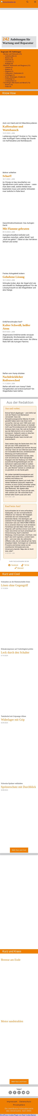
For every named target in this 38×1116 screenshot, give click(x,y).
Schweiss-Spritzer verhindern (12, 783)
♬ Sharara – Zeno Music (13, 804)
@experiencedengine (11, 594)
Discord (20, 568)
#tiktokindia (7, 679)
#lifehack (30, 611)
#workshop (30, 602)
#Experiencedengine (11, 599)
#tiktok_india (25, 667)
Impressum (12, 1101)
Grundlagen (8, 75)
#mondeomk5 (8, 609)
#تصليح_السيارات (9, 664)
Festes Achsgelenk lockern (14, 273)
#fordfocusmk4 (21, 609)
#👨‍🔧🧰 (27, 664)
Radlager (8, 63)
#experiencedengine (10, 597)
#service (21, 602)
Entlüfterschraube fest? (12, 322)
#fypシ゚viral (25, 671)
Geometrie (8, 62)
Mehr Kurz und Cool (19, 850)
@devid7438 (7, 796)
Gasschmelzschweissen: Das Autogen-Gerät (18, 224)
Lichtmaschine (9, 81)
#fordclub (23, 607)
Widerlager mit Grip (13, 719)
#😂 (32, 664)
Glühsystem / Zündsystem (13, 73)
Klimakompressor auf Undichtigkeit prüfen (17, 649)
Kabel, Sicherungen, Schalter (14, 77)
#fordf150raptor (9, 611)
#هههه (19, 676)
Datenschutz (25, 1101)
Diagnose (8, 71)
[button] (10, 1092)
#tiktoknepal (14, 667)
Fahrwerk (8, 60)
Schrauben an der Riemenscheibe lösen (15, 582)
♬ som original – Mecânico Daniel (17, 734)
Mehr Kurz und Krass (19, 1082)
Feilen (7, 86)
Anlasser (7, 67)
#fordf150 (21, 611)
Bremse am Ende (10, 959)
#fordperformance (10, 607)
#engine (23, 604)
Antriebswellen (9, 56)
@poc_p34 (19, 1028)
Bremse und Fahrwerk (11, 54)
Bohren (7, 84)
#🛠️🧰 (20, 664)
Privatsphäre (19, 1105)
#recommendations (10, 671)
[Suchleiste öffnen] (27, 2)
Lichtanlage (8, 79)
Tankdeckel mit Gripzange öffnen (13, 716)
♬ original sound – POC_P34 (19, 1033)
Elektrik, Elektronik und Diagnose (15, 65)
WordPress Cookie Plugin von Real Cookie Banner (18, 1115)
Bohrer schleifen (9, 172)
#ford (17, 604)
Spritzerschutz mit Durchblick (18, 786)
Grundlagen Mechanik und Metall (15, 83)
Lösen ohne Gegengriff (14, 585)
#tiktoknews (22, 669)
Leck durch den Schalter (15, 652)
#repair (5, 604)
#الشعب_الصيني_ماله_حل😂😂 (18, 674)
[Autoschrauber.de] (8, 2)
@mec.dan (6, 729)
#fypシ (30, 669)
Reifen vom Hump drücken (14, 373)
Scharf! (7, 176)
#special (23, 599)
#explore (6, 669)
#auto (14, 602)
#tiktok (13, 669)
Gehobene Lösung (13, 276)
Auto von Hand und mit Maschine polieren (20, 123)
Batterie (7, 69)
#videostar (6, 602)
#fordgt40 (31, 607)
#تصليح (14, 676)
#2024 (12, 604)
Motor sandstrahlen (12, 1021)
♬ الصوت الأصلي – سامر (13, 684)
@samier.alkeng (9, 662)
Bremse (7, 58)
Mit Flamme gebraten (16, 228)
